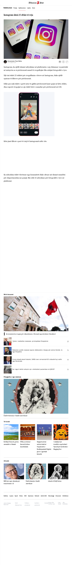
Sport (16, 496)
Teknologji (7, 8)
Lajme (11, 496)
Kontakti (46, 503)
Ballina (6, 496)
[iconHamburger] (5, 2)
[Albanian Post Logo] (36, 2)
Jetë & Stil (44, 496)
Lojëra (29, 8)
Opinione (30, 496)
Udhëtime (65, 496)
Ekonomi (58, 496)
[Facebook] (59, 61)
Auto (33, 8)
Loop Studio (59, 503)
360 (25, 496)
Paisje (15, 8)
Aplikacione (22, 8)
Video (21, 496)
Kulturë (37, 496)
